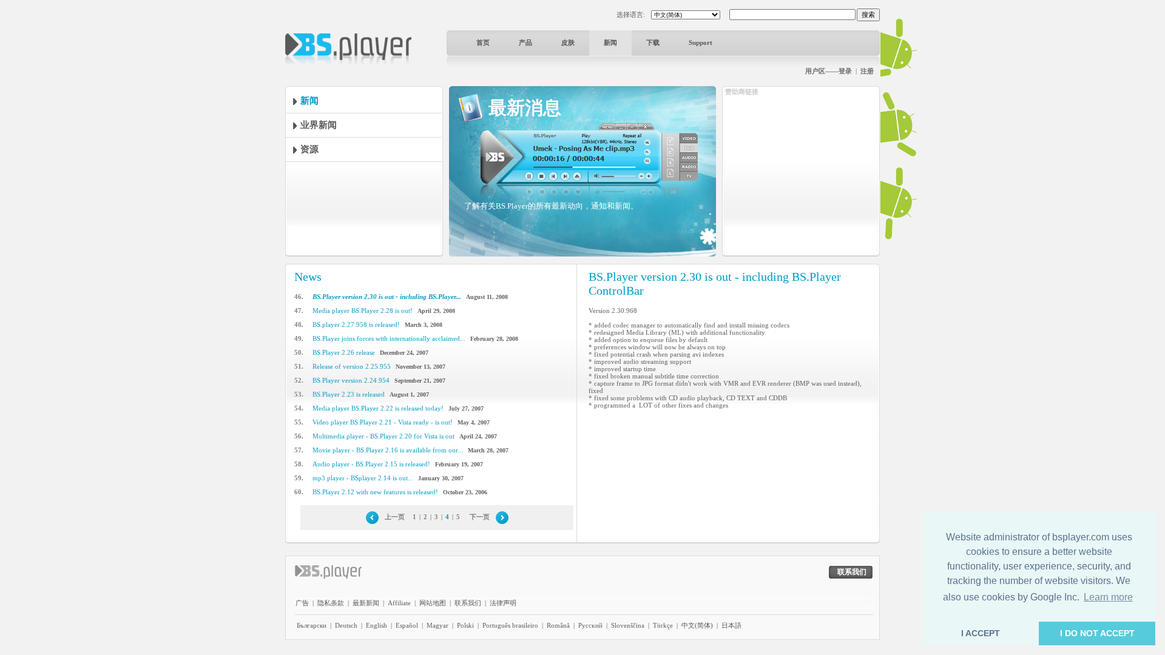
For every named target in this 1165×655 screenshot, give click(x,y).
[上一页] (372, 516)
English (376, 625)
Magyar (437, 625)
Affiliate (399, 602)
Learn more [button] (1108, 597)
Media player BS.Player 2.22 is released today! (378, 408)
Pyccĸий (590, 625)
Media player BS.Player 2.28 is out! (362, 310)
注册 (867, 71)
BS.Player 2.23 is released (348, 394)
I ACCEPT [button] (980, 633)
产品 (525, 42)
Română (558, 625)
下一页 (480, 516)
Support (700, 42)
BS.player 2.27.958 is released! (356, 324)
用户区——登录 (828, 71)
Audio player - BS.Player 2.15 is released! (371, 464)
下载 (653, 42)
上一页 (395, 516)
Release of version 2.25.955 (351, 366)
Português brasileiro (510, 625)
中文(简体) (697, 625)
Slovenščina (627, 625)
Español (407, 625)
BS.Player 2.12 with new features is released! (375, 491)
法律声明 (503, 602)
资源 (309, 149)
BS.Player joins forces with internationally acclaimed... (388, 338)
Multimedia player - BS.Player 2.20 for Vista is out (383, 436)
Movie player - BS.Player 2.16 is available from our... (387, 450)
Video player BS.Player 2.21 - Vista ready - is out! (382, 422)
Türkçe (663, 625)
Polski (465, 625)
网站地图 (432, 602)
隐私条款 (330, 602)
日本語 (731, 625)
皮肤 (568, 42)
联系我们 (467, 602)
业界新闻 (318, 125)
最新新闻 (366, 602)
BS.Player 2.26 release (343, 352)
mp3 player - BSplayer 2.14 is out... (362, 478)
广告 (302, 602)
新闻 (610, 42)
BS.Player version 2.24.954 (351, 380)
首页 (483, 42)
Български (311, 625)
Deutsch (346, 625)
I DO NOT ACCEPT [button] (1097, 633)
